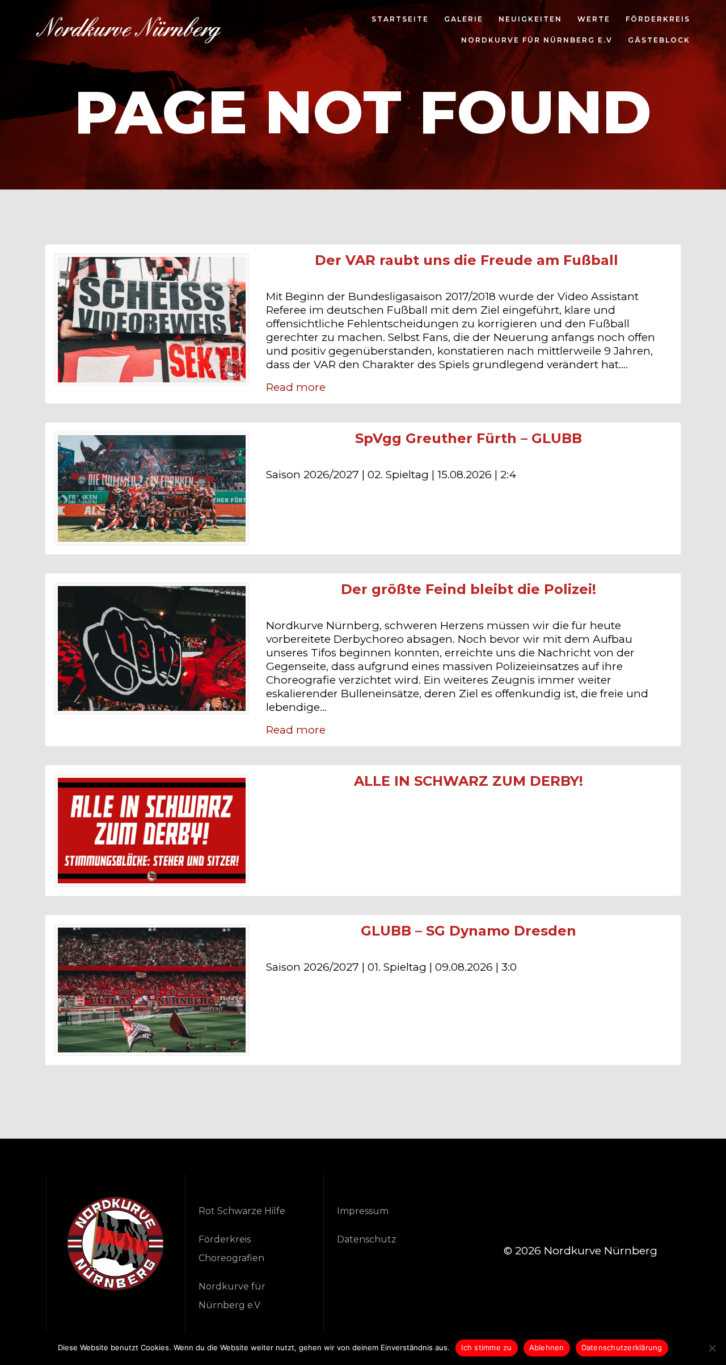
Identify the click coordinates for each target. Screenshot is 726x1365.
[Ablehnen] (711, 1348)
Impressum (363, 1211)
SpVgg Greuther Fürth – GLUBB (468, 438)
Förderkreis (658, 20)
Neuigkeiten (530, 20)
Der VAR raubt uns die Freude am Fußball (468, 260)
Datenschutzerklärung (621, 1347)
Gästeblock (659, 41)
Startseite (400, 20)
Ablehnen (546, 1347)
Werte (593, 20)
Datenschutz (366, 1239)
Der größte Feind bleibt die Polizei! (468, 589)
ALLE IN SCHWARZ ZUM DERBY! (468, 781)
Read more (296, 387)
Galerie (463, 20)
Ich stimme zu (486, 1347)
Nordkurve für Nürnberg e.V (537, 41)
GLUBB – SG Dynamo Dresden (468, 931)
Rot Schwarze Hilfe (242, 1211)
